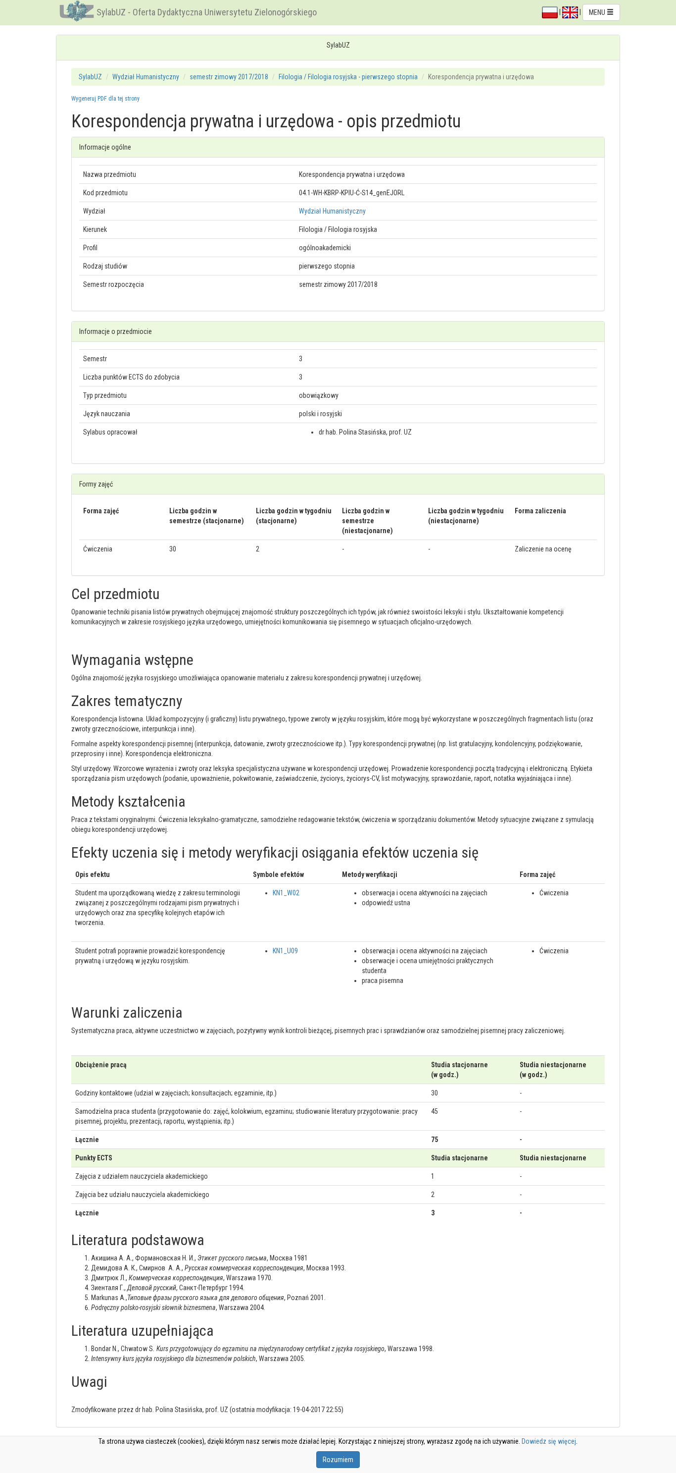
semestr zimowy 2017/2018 (229, 77)
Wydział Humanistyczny (145, 77)
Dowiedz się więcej (549, 1441)
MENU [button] (598, 12)
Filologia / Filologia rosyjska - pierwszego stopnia (348, 77)
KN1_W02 (286, 893)
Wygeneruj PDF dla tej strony (105, 98)
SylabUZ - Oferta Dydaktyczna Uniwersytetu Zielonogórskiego (207, 12)
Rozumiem (338, 1460)
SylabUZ (90, 77)
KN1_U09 (285, 951)
